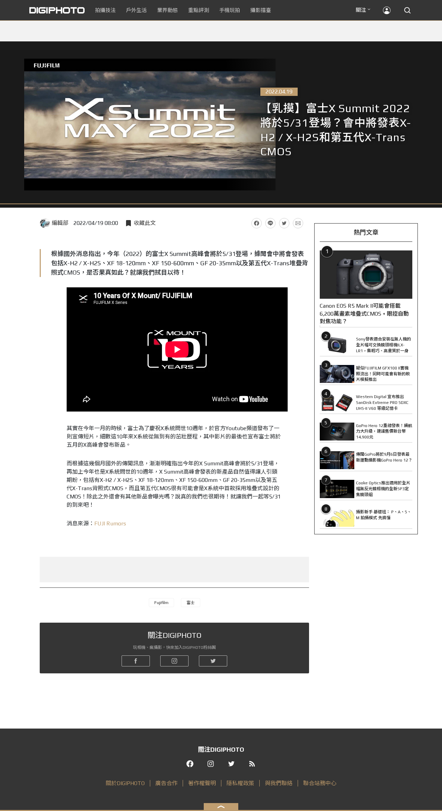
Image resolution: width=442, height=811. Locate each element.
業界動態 (167, 10)
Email (298, 223)
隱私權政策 (240, 783)
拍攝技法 (105, 10)
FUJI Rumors (110, 523)
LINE (270, 223)
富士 (190, 602)
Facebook (256, 223)
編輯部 (60, 223)
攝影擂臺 (260, 10)
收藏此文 (145, 223)
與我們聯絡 (278, 783)
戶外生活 (136, 10)
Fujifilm (161, 602)
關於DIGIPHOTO (125, 783)
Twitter (284, 223)
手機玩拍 (229, 10)
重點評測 (198, 10)
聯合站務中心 (319, 783)
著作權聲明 (202, 783)
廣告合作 (166, 783)
